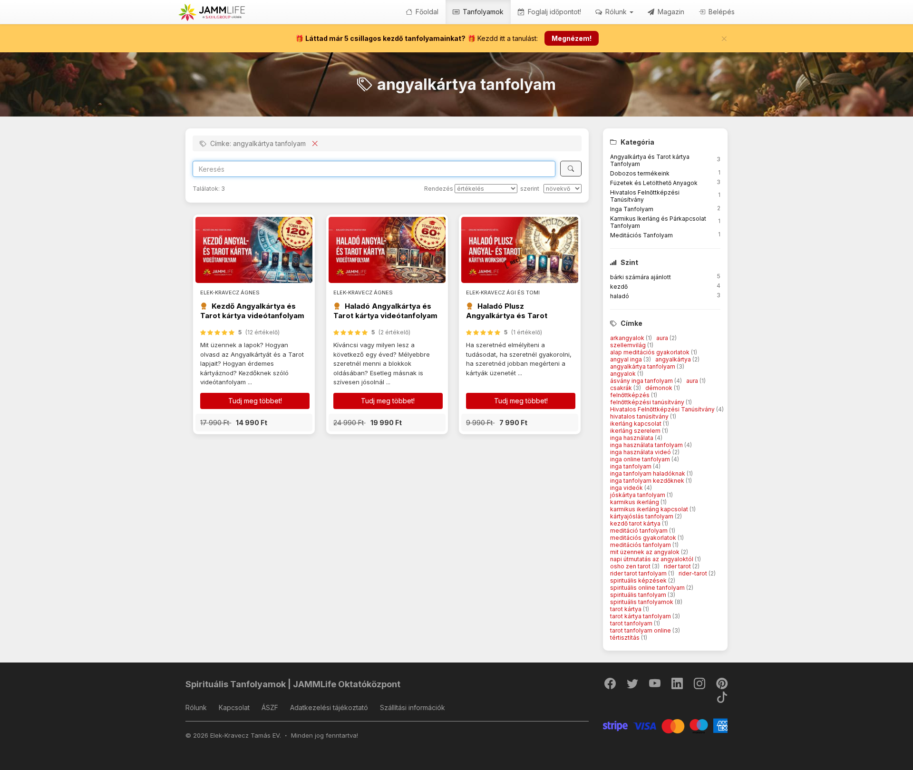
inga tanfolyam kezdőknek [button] (648, 480)
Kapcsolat (234, 707)
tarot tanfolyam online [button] (641, 630)
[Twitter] (633, 685)
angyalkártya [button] (673, 359)
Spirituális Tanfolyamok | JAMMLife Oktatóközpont (292, 684)
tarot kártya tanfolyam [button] (641, 616)
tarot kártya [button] (626, 609)
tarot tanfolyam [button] (632, 623)
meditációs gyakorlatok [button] (644, 537)
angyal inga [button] (626, 359)
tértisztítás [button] (625, 637)
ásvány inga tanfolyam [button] (642, 380)
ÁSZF (270, 707)
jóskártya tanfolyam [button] (638, 494)
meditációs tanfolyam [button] (641, 544)
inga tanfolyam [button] (631, 466)
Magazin (670, 12)
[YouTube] (655, 685)
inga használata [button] (632, 437)
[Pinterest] (722, 685)
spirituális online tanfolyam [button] (648, 587)
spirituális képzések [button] (639, 580)
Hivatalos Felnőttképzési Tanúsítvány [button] (663, 409)
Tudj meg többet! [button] (255, 401)
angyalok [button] (623, 373)
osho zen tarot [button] (631, 566)
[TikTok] (722, 699)
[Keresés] (571, 168)
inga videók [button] (627, 487)
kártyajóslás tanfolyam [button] (642, 516)
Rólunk (196, 707)
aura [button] (663, 337)
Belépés (721, 12)
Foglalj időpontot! (553, 12)
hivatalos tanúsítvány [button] (640, 416)
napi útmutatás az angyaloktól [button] (652, 559)
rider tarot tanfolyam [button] (639, 573)
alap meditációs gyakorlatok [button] (650, 352)
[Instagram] (700, 685)
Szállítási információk (412, 707)
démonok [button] (659, 387)
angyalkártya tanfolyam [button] (643, 366)
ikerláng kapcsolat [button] (636, 423)
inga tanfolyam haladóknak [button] (648, 473)
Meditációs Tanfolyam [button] (641, 235)
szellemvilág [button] (628, 345)
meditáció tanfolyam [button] (639, 530)
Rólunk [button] (616, 12)
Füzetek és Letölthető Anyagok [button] (654, 182)
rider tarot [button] (678, 566)
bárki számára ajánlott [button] (640, 277)
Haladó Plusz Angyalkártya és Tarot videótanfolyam (506, 316)
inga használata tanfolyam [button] (647, 444)
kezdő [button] (619, 286)
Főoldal (426, 12)
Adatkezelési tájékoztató (329, 707)
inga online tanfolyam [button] (640, 459)
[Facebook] (610, 685)
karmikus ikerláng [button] (635, 502)
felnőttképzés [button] (630, 395)
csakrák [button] (621, 387)
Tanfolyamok (482, 12)
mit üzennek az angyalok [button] (645, 552)
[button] (253, 422)
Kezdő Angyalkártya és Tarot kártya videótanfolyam (252, 311)
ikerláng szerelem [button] (636, 430)
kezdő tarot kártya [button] (636, 523)
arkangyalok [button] (628, 337)
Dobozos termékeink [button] (640, 173)
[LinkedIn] (677, 685)
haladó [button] (619, 296)
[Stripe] (665, 725)
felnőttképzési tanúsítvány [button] (648, 402)
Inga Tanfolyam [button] (631, 209)
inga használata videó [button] (641, 452)
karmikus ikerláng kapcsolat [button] (650, 509)
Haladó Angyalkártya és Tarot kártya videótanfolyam (385, 311)
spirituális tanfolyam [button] (639, 594)
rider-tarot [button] (694, 573)
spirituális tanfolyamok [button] (642, 601)
